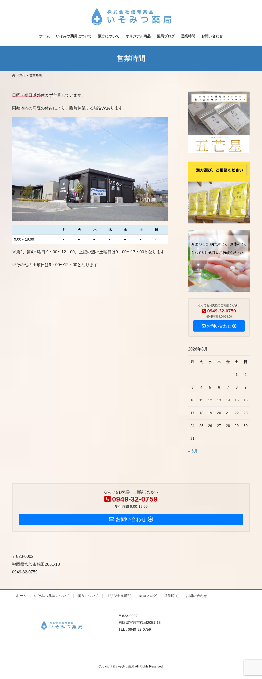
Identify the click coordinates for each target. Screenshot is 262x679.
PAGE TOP (251, 654)
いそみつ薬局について (52, 596)
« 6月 (193, 451)
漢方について (88, 596)
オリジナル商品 (118, 596)
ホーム (21, 596)
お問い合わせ (196, 596)
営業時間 (171, 596)
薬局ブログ (148, 596)
